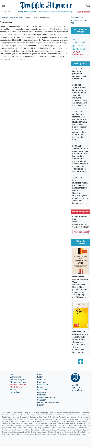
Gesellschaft (42, 384)
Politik (40, 374)
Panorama (42, 382)
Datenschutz (76, 390)
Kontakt (74, 385)
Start (12, 374)
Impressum (76, 388)
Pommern (41, 395)
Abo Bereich (81, 49)
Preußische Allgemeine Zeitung (13, 18)
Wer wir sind (15, 377)
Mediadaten (15, 392)
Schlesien (41, 400)
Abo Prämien (16, 387)
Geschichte (42, 390)
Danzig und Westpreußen (48, 402)
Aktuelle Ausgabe (18, 379)
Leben (40, 387)
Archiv (13, 390)
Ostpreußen (42, 392)
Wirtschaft (41, 379)
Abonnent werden (18, 384)
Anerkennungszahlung (81, 232)
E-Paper (79, 46)
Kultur (40, 377)
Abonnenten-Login (18, 382)
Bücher (40, 405)
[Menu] (3, 5)
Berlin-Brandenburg (46, 397)
